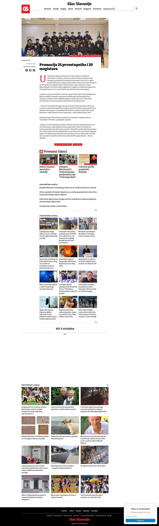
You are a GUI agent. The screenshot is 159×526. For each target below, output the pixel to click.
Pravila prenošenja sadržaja (87, 515)
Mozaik (78, 9)
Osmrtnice (108, 9)
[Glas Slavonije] (26, 12)
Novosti (47, 9)
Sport (70, 9)
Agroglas (109, 515)
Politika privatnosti (58, 515)
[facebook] (34, 70)
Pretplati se (140, 520)
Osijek (56, 9)
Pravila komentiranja (101, 515)
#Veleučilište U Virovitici (63, 144)
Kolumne (97, 9)
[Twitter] (26, 70)
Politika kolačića (68, 515)
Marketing (49, 515)
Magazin (87, 9)
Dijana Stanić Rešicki (29, 66)
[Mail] (30, 70)
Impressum (76, 515)
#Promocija (77, 144)
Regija (63, 9)
